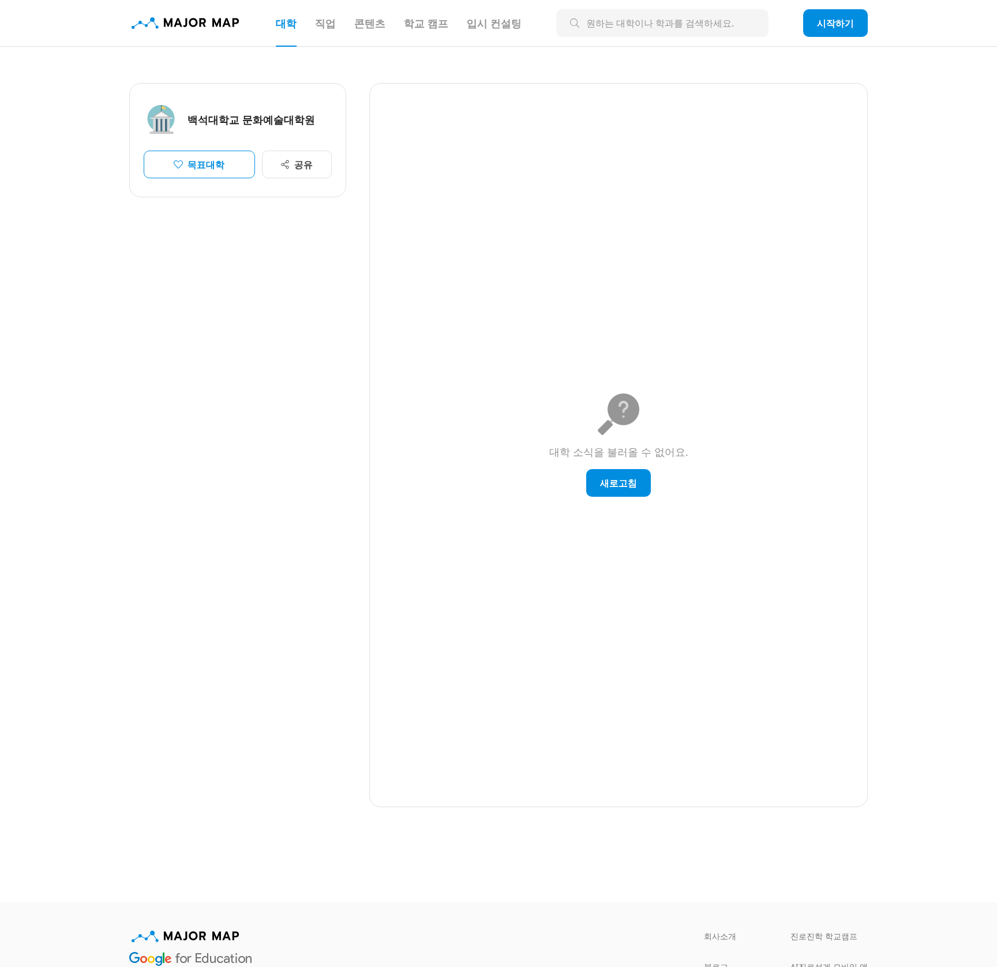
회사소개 (720, 936)
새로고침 (618, 483)
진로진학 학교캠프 (823, 936)
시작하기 (835, 23)
